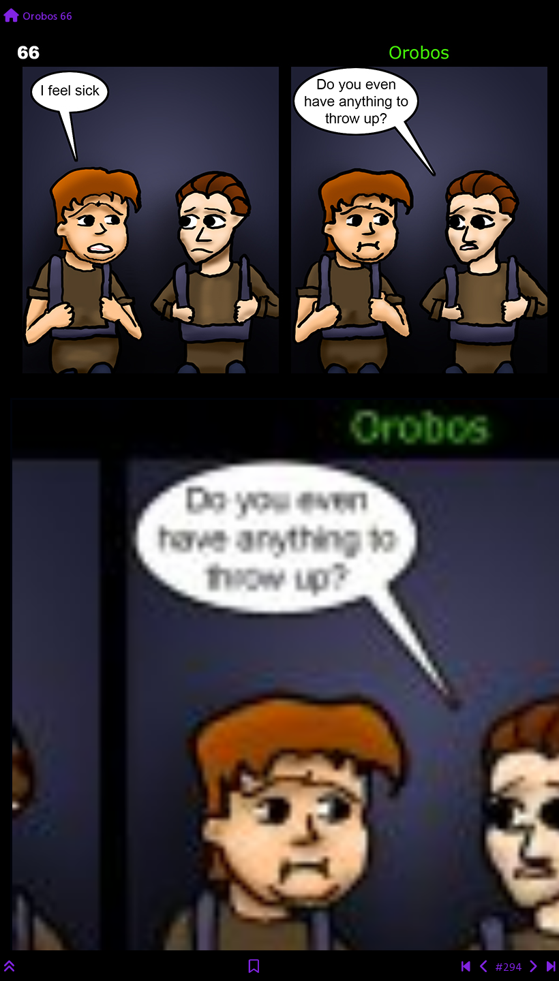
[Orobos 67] (533, 968)
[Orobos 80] (551, 968)
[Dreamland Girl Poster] (466, 968)
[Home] (11, 17)
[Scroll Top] (9, 968)
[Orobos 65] (484, 968)
